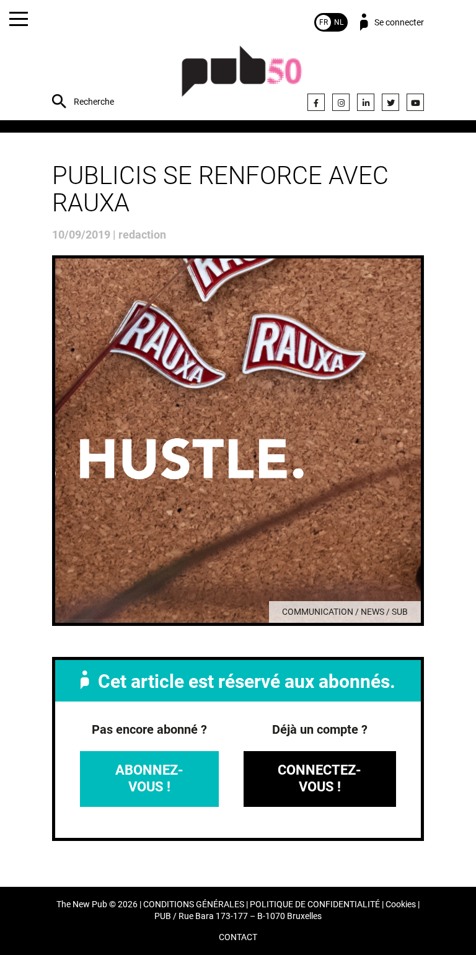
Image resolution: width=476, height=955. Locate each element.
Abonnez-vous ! (149, 778)
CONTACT (238, 937)
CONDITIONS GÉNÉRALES (193, 904)
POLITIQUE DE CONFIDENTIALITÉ (315, 904)
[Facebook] (316, 102)
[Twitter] (390, 102)
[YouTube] (415, 102)
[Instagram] (341, 102)
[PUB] (241, 78)
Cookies (401, 904)
